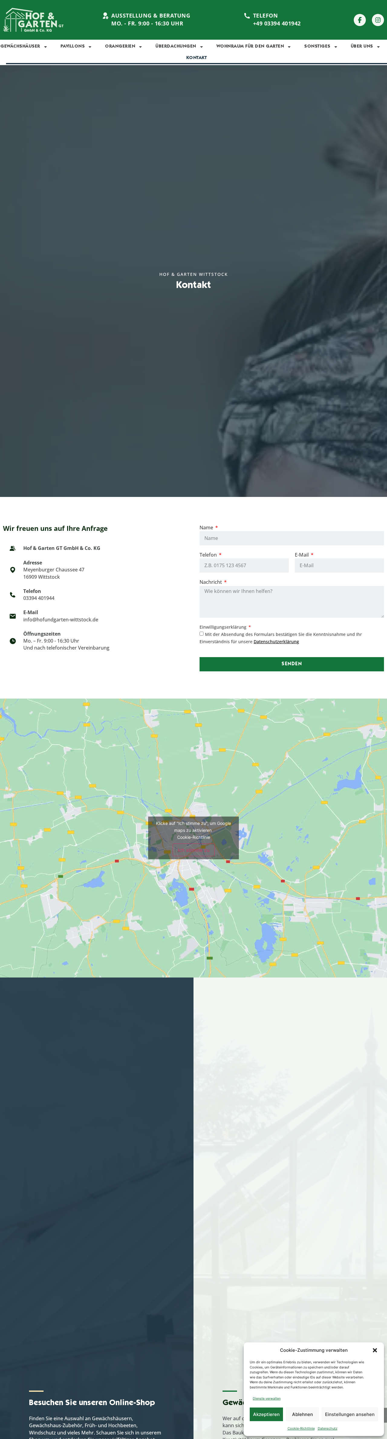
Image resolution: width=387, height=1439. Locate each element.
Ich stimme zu (194, 850)
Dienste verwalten (267, 1398)
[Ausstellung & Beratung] (105, 15)
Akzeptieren (266, 1414)
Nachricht (211, 582)
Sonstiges (317, 46)
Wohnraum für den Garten (250, 46)
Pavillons (72, 46)
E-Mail (302, 554)
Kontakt (196, 58)
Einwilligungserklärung (224, 627)
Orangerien (120, 46)
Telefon (265, 15)
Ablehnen (302, 1414)
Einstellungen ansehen (350, 1414)
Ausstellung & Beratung (150, 15)
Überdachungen (175, 46)
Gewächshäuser (20, 46)
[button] (375, 1350)
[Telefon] (247, 15)
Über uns (362, 46)
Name (207, 527)
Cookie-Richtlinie (301, 1428)
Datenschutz (327, 1428)
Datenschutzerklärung (276, 641)
